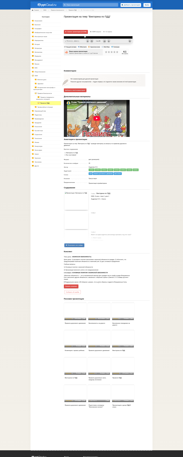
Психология (38, 126)
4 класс (110, 169)
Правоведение (39, 119)
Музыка (37, 64)
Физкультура (38, 146)
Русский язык (39, 130)
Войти (147, 5)
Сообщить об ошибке (72, 292)
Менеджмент (39, 60)
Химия (37, 154)
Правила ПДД (44, 103)
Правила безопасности (44, 93)
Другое (37, 166)
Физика (37, 142)
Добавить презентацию (132, 5)
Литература (38, 48)
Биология (38, 24)
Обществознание (40, 72)
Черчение (38, 158)
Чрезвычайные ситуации (45, 107)
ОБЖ (36, 75)
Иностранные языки (41, 36)
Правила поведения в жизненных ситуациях (45, 98)
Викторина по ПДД (118, 350)
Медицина (38, 56)
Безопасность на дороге (97, 323)
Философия (38, 150)
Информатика (39, 40)
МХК (36, 68)
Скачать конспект (71, 286)
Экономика (38, 162)
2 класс (98, 169)
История (37, 44)
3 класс (104, 169)
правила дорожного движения (103, 173)
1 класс (91, 169)
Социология (38, 134)
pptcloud (46, 4)
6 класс (123, 169)
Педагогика (38, 115)
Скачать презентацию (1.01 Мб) (76, 31)
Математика (38, 52)
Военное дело (41, 79)
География (38, 28)
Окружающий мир (40, 111)
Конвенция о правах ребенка (74, 350)
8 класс (135, 169)
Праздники (38, 122)
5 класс (116, 169)
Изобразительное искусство (43, 32)
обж (90, 173)
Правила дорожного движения (75, 323)
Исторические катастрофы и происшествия (44, 88)
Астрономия (38, 21)
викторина (117, 173)
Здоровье (40, 83)
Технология (38, 138)
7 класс (129, 169)
